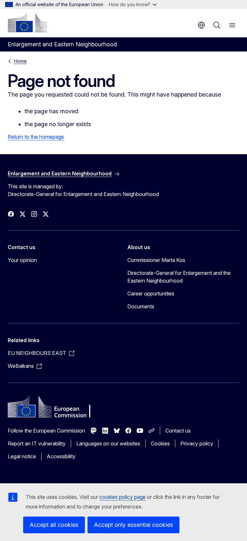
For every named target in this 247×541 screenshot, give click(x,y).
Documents (140, 306)
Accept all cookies (54, 524)
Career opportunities (150, 293)
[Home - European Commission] (27, 22)
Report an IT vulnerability (37, 443)
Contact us (178, 430)
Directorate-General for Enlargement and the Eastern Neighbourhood (179, 277)
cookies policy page (122, 497)
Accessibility (61, 456)
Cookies (160, 443)
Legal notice (22, 456)
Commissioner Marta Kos (156, 260)
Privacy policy (196, 443)
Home (20, 61)
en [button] (201, 25)
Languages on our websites (108, 443)
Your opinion (22, 260)
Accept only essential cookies (133, 524)
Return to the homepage (36, 137)
